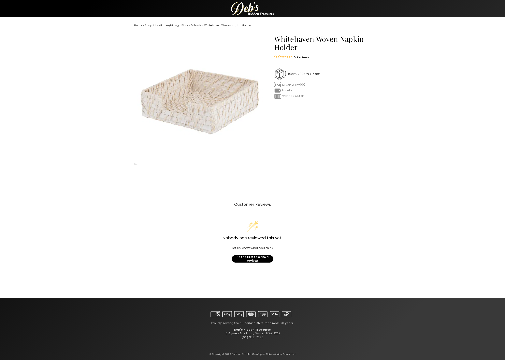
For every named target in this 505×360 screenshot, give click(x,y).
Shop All (150, 25)
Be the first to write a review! (252, 259)
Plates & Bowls (191, 25)
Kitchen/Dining (169, 25)
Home (138, 25)
